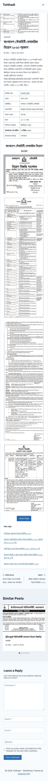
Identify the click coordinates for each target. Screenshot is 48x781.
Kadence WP (24, 774)
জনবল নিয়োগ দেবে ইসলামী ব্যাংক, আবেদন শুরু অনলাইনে (12, 578)
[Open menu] (43, 4)
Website (8, 742)
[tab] (19, 653)
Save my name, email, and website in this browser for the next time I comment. (23, 749)
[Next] (41, 627)
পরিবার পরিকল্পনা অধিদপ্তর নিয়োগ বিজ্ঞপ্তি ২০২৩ (36, 578)
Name (8, 719)
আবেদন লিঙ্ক (24, 518)
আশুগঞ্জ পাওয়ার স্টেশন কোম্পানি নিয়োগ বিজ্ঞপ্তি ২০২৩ (21, 564)
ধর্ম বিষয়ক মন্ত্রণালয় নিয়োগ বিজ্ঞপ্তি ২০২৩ (17, 533)
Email (8, 730)
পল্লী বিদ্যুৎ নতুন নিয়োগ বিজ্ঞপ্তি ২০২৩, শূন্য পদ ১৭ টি (22, 549)
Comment (10, 685)
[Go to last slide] (7, 627)
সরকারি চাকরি (7, 37)
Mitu (7, 53)
